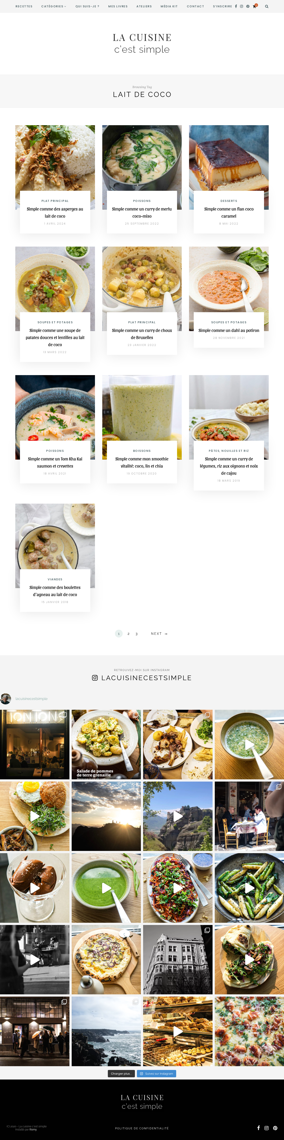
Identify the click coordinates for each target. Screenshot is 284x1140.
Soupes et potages (55, 322)
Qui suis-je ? (87, 6)
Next (156, 633)
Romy (33, 1129)
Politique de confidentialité (142, 1128)
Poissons (142, 201)
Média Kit (169, 6)
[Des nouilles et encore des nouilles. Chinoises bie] (34, 1031)
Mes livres (118, 6)
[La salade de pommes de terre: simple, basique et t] (106, 744)
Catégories (52, 6)
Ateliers (144, 6)
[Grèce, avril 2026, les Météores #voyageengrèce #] (178, 816)
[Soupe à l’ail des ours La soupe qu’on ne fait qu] (106, 888)
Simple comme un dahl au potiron (229, 330)
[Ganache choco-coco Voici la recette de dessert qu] (34, 888)
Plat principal (55, 201)
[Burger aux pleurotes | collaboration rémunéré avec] (34, 816)
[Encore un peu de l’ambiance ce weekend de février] (178, 1031)
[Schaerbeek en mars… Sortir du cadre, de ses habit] (178, 960)
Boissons (142, 451)
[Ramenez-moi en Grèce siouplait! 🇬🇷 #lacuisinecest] (178, 744)
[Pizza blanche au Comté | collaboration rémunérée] (106, 960)
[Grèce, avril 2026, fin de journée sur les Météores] (106, 816)
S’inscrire (222, 6)
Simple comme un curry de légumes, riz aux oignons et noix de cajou (229, 466)
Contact (195, 6)
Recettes (24, 6)
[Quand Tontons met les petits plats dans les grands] (34, 744)
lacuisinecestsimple (146, 678)
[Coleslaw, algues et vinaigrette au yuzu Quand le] (178, 888)
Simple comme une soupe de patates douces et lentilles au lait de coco (55, 337)
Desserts (229, 201)
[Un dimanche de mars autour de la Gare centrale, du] (34, 960)
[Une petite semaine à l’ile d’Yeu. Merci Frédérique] (106, 1031)
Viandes (55, 579)
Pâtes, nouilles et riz (229, 451)
